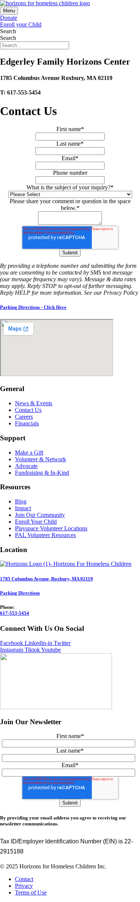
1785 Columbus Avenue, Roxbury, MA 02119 (46, 579)
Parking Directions (20, 593)
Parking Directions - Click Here (33, 307)
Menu (9, 10)
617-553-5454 (14, 613)
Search (8, 31)
